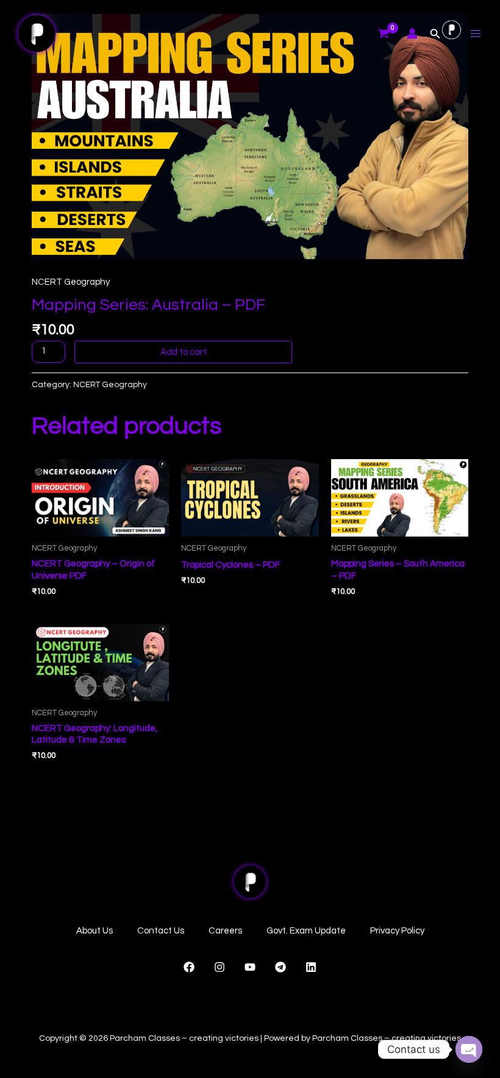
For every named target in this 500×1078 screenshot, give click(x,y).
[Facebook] (189, 967)
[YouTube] (250, 967)
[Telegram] (280, 967)
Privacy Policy (397, 930)
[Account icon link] (412, 33)
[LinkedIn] (310, 967)
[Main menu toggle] (475, 33)
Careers (225, 930)
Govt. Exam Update (306, 930)
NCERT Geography (71, 282)
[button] (435, 33)
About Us (94, 930)
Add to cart (183, 352)
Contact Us (160, 930)
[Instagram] (219, 967)
